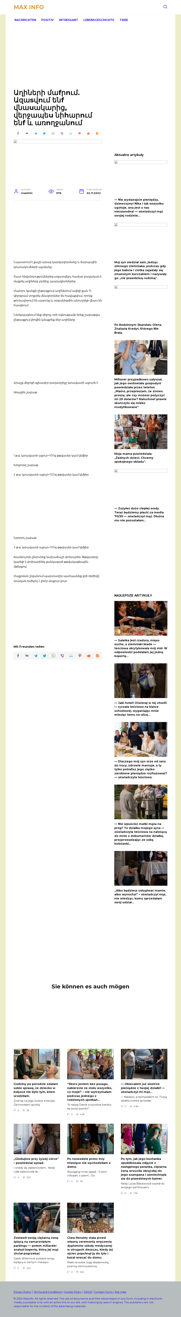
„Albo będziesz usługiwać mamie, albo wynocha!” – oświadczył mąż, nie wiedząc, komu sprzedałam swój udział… (140, 896)
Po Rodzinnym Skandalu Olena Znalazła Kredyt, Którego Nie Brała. (137, 328)
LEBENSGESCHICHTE (98, 20)
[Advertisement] (90, 60)
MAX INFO (29, 7)
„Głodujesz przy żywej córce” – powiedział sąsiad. (36, 1160)
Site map (120, 1292)
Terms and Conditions (48, 1292)
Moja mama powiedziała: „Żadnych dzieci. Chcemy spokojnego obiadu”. (133, 457)
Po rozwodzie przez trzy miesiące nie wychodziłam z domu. (89, 1162)
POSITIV (47, 20)
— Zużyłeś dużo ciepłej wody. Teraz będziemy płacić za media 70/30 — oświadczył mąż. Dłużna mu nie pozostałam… (139, 514)
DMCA (88, 1292)
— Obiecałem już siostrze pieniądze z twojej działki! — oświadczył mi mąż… (143, 1088)
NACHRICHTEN (25, 20)
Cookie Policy (72, 1292)
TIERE (123, 20)
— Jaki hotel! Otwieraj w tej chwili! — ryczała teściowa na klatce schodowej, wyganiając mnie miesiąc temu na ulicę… (140, 708)
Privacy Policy (22, 1292)
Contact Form (103, 1292)
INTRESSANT (68, 20)
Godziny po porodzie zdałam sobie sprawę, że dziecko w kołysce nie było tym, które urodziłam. (36, 1089)
